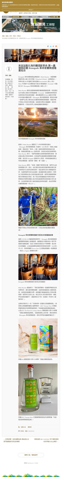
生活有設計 (25, 17)
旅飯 (3, 36)
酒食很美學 (15, 17)
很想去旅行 (35, 17)
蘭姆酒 (29, 427)
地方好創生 (6, 17)
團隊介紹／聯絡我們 (31, 455)
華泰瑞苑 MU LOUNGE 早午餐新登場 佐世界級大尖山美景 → (46, 440)
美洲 (14, 36)
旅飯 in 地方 (9, 36)
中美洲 (18, 36)
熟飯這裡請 (44, 17)
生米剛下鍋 (54, 17)
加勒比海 (23, 427)
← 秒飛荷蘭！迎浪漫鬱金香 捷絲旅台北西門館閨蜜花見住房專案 (16, 440)
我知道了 (31, 9)
